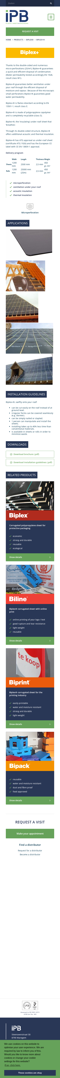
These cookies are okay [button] (30, 1073)
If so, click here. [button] (13, 1065)
